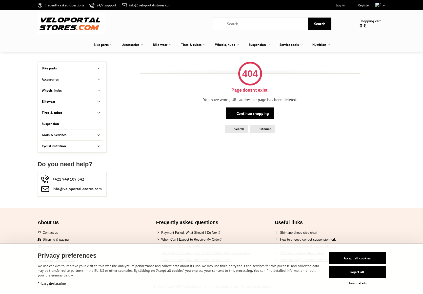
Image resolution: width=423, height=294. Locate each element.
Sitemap (265, 129)
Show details (357, 283)
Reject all (357, 272)
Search (319, 23)
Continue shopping (252, 113)
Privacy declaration (52, 283)
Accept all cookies (357, 258)
